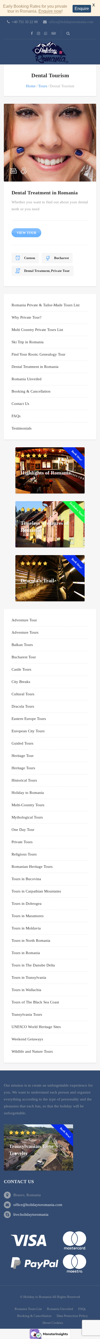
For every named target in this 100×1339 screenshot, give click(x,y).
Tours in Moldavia (26, 928)
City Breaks (21, 682)
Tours (42, 86)
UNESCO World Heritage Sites (36, 1027)
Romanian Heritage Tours (32, 867)
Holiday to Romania (28, 793)
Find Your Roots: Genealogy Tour (38, 354)
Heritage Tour (23, 756)
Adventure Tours (25, 632)
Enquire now (50, 11)
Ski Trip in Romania (28, 342)
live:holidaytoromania (30, 1214)
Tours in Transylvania (29, 977)
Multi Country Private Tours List (37, 330)
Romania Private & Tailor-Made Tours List (45, 305)
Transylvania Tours (27, 1014)
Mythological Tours (27, 817)
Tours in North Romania (31, 940)
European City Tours (28, 731)
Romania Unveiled (27, 379)
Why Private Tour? (27, 317)
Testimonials (22, 428)
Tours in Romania (26, 953)
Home (31, 86)
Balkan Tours (22, 645)
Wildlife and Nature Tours (32, 1051)
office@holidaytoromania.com (71, 22)
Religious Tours (24, 854)
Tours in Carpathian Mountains (36, 891)
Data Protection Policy (72, 1316)
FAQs (16, 416)
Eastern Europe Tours (29, 719)
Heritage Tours (23, 768)
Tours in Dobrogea (27, 903)
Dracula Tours (23, 706)
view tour (26, 233)
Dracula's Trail (37, 580)
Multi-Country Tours (28, 805)
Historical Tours (24, 780)
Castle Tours (21, 669)
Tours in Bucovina (26, 879)
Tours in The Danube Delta (33, 965)
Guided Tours (22, 743)
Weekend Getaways (27, 1039)
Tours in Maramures (28, 916)
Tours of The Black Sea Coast (35, 1002)
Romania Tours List (28, 1309)
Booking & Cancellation (31, 391)
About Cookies (52, 1323)
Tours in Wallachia (26, 990)
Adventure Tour (24, 620)
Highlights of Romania (46, 472)
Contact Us (20, 404)
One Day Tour (23, 830)
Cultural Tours (23, 694)
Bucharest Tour (24, 657)
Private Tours (22, 842)
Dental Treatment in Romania (45, 192)
